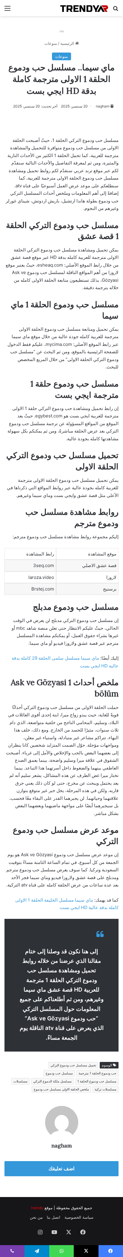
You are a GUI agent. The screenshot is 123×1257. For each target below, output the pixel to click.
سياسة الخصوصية (78, 1217)
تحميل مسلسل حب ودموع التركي (73, 1065)
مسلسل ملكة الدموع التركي (52, 1081)
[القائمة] (7, 10)
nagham (102, 106)
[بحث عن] (116, 10)
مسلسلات (20, 1081)
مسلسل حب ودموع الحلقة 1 (96, 1081)
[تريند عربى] (84, 8)
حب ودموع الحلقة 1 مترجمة (97, 1073)
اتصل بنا (53, 1217)
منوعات (50, 43)
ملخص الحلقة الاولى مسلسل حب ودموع (61, 1089)
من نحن (36, 1217)
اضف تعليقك (61, 1168)
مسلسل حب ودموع (59, 1073)
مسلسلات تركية (105, 1089)
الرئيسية (67, 43)
